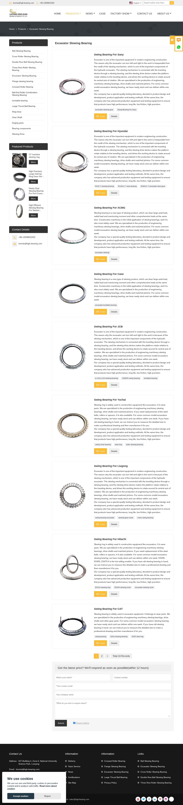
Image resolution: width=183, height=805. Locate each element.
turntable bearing (150, 378)
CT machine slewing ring (34, 155)
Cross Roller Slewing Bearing (25, 56)
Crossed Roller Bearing (22, 87)
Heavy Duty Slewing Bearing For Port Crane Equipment (36, 191)
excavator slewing (102, 253)
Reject (47, 796)
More (33, 162)
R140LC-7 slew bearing (127, 186)
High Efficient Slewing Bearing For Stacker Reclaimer (36, 208)
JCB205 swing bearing (131, 378)
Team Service (74, 766)
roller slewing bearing (134, 445)
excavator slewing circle (144, 587)
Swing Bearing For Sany (126, 110)
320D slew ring (137, 637)
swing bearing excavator (104, 518)
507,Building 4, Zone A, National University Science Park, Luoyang (37, 762)
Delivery (71, 761)
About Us (163, 13)
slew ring (118, 445)
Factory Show (120, 13)
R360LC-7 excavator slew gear (153, 186)
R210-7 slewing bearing (104, 186)
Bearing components (21, 128)
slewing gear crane (125, 518)
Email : (12, 769)
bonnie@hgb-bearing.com (23, 3)
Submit (61, 723)
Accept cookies (20, 796)
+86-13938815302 (47, 3)
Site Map (72, 783)
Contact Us (144, 13)
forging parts (18, 123)
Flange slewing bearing (22, 81)
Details (114, 116)
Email (100, 115)
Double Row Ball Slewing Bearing (27, 62)
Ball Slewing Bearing (21, 51)
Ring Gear (16, 112)
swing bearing (100, 637)
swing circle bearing (103, 445)
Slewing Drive (18, 134)
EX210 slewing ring (102, 587)
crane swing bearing (145, 518)
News (89, 13)
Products (72, 13)
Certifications (74, 777)
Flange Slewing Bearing (115, 766)
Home (57, 13)
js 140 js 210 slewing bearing (106, 378)
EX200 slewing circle (123, 587)
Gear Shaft (17, 117)
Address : (13, 761)
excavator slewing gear (104, 110)
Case (102, 13)
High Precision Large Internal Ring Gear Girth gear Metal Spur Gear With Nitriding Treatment (36, 174)
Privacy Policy (110, 783)
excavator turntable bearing (106, 305)
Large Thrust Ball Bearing (23, 106)
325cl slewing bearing (119, 637)
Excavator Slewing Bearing (24, 76)
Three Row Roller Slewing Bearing (156, 783)
